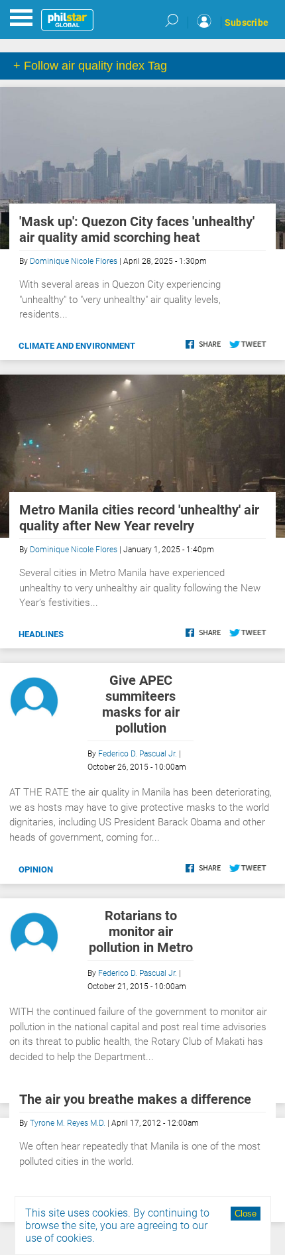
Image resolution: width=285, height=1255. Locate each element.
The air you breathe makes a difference (135, 1099)
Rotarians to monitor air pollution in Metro (141, 931)
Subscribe (246, 22)
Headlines (41, 634)
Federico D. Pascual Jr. (137, 753)
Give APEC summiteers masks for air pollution (141, 704)
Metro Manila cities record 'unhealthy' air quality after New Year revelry (139, 518)
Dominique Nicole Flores (73, 261)
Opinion (36, 869)
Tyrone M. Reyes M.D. (67, 1123)
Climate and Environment (77, 346)
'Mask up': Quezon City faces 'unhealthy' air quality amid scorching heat (137, 229)
